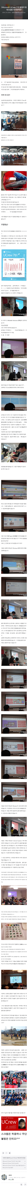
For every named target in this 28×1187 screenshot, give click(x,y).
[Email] (9, 1179)
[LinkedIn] (11, 1179)
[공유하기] (3, 1153)
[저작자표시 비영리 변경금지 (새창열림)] (13, 1152)
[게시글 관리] (6, 1153)
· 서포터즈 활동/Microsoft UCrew (18, 12)
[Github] (12, 1179)
